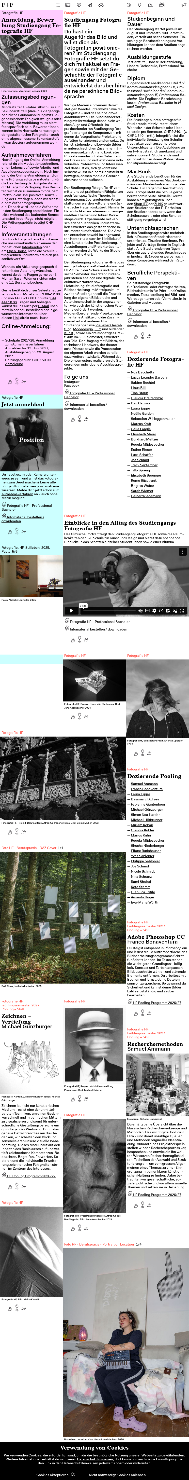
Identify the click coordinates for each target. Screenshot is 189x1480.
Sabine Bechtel (143, 383)
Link (16, 318)
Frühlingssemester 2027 (146, 926)
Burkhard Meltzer (144, 439)
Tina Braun (139, 393)
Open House (17, 251)
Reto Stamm (140, 887)
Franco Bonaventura (147, 789)
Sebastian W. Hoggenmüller (153, 419)
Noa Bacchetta (142, 372)
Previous (12, 600)
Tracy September (144, 465)
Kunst (68, 333)
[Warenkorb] (184, 5)
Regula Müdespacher (147, 445)
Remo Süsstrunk (144, 481)
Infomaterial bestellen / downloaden (98, 629)
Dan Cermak (140, 403)
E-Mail (43, 306)
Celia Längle (141, 429)
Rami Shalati (141, 882)
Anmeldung (14, 364)
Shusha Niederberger (147, 846)
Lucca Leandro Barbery (149, 378)
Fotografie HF (138, 352)
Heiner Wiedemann (146, 496)
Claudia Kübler (142, 830)
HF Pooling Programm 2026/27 (156, 1003)
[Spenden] (79, 5)
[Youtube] (162, 5)
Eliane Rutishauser (146, 851)
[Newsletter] (90, 5)
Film (97, 329)
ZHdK (158, 204)
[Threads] (140, 5)
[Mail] (68, 5)
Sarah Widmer (142, 491)
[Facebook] (129, 5)
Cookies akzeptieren (52, 1475)
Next (50, 600)
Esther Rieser (141, 450)
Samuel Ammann (144, 784)
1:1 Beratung (19, 283)
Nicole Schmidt (143, 872)
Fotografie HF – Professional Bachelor (99, 622)
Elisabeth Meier (143, 434)
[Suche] (101, 5)
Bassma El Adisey (145, 799)
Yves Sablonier (142, 856)
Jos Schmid (140, 460)
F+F (7, 4)
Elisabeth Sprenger (146, 476)
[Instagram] (151, 5)
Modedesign (83, 329)
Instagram (72, 382)
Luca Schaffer (142, 455)
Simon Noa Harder (145, 815)
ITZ (145, 204)
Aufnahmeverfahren (17, 494)
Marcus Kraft (141, 424)
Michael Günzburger (147, 810)
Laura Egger (140, 409)
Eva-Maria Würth (144, 902)
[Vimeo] (173, 5)
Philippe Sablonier (145, 861)
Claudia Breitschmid (147, 398)
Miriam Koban (142, 825)
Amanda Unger (142, 897)
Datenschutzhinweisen (95, 1459)
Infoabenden (32, 247)
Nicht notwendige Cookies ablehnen (117, 1475)
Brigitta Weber (142, 486)
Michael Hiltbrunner (146, 820)
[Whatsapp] (23, 380)
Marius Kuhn (141, 835)
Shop (138, 204)
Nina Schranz (141, 877)
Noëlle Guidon (142, 414)
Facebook (71, 386)
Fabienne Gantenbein (148, 805)
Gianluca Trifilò (143, 892)
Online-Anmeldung (45, 160)
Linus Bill (138, 388)
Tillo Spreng (140, 470)
